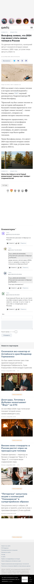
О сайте (3, 556)
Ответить (23, 243)
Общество (13, 32)
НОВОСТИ (4, 32)
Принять (24, 579)
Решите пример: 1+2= (8, 331)
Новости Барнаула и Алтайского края (11, 561)
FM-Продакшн (5, 548)
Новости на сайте (5, 545)
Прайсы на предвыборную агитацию (10, 558)
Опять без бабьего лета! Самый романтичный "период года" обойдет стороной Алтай (15, 176)
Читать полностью (17, 394)
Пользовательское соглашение (9, 550)
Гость (7, 232)
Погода (4, 185)
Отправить (6, 335)
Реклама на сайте (6, 552)
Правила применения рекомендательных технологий (15, 563)
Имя (3, 314)
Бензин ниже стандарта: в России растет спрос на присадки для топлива (15, 448)
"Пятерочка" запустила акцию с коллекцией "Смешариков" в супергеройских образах (15, 497)
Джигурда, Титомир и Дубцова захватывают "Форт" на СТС (13, 402)
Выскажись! (6, 60)
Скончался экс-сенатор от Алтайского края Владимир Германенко (16, 354)
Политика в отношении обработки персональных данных (16, 566)
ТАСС (16, 93)
